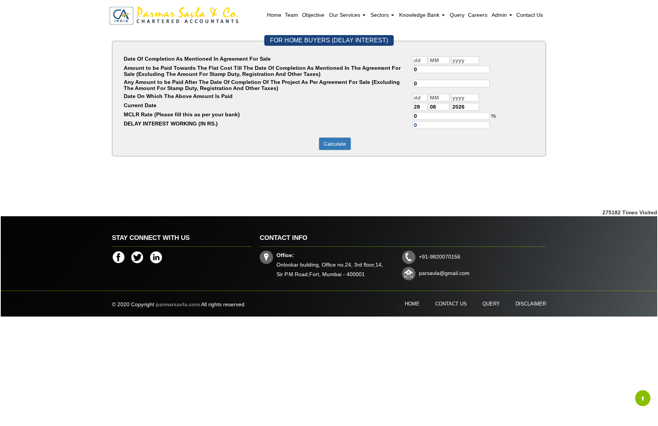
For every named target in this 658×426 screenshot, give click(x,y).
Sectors (380, 15)
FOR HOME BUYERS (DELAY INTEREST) (329, 40)
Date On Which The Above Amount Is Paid (178, 96)
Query (457, 15)
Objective (313, 15)
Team (291, 15)
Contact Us (529, 15)
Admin (500, 15)
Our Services (345, 15)
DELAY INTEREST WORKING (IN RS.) (171, 124)
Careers (477, 15)
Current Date (140, 105)
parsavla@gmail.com (444, 273)
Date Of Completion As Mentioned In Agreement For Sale (197, 59)
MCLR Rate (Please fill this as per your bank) (182, 114)
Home (274, 15)
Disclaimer (531, 304)
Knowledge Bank (420, 15)
